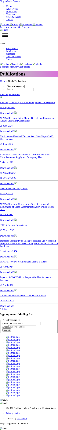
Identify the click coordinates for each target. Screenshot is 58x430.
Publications (11, 11)
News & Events (13, 17)
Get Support (24, 27)
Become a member (9, 27)
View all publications (10, 94)
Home (9, 6)
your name (7, 323)
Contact (9, 19)
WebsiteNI (22, 418)
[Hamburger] (5, 35)
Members (10, 14)
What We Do (12, 9)
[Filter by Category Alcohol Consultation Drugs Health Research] (15, 86)
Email (5, 326)
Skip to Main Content (10, 1)
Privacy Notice (13, 413)
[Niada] (4, 30)
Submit (7, 330)
